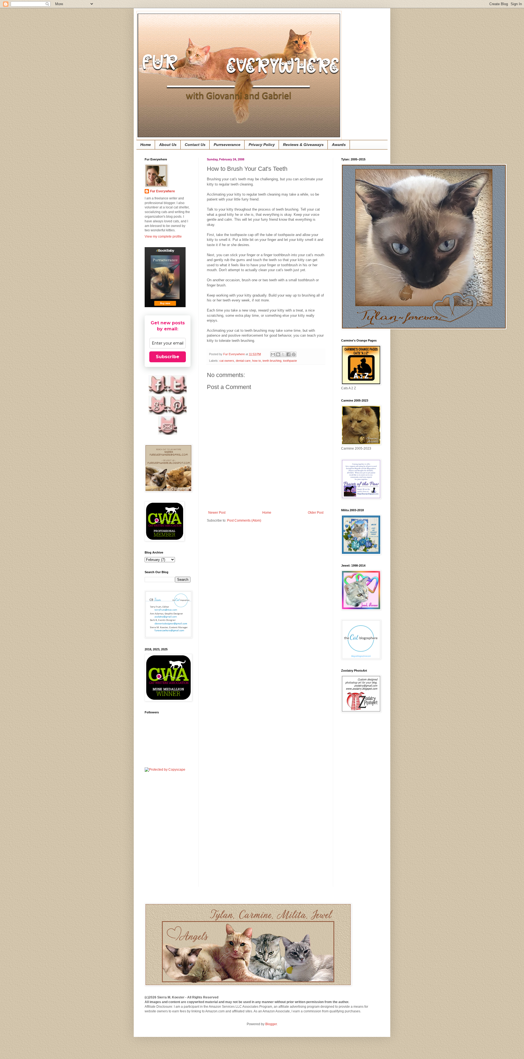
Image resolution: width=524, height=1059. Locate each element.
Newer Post (216, 512)
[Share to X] (283, 354)
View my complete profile (163, 236)
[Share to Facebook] (288, 354)
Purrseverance (227, 144)
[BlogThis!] (278, 354)
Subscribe (167, 356)
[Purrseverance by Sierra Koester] (165, 277)
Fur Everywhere (162, 191)
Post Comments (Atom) (244, 520)
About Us (168, 144)
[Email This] (273, 354)
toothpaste (290, 360)
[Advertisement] (357, 804)
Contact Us (195, 144)
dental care (243, 360)
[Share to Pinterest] (293, 354)
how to (256, 360)
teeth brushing (272, 360)
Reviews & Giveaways (303, 144)
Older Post (315, 512)
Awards (339, 144)
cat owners (226, 360)
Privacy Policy (262, 144)
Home (145, 144)
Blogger (271, 1024)
